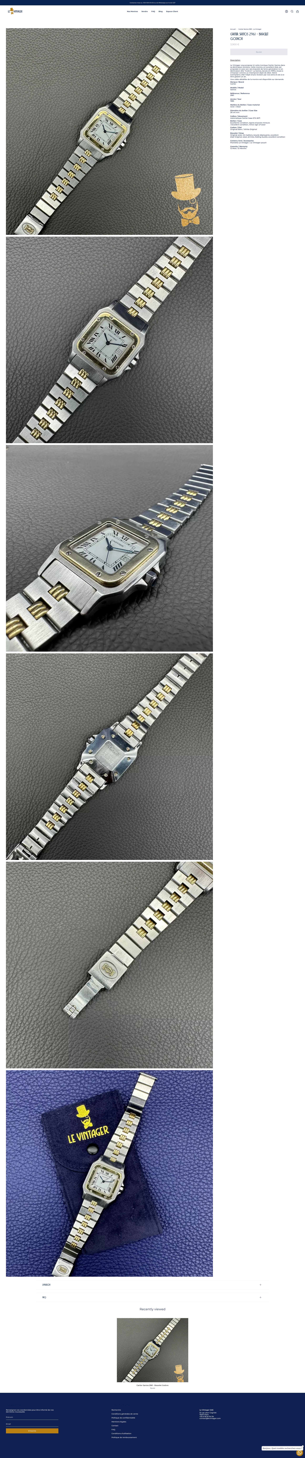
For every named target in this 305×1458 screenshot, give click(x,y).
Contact (115, 1426)
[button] (132, 11)
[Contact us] (299, 1452)
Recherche (116, 1410)
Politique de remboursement (124, 1437)
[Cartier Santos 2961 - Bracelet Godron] (152, 1350)
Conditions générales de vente (125, 1414)
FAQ (44, 1297)
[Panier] (297, 11)
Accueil (233, 29)
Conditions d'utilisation (121, 1433)
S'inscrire (32, 1431)
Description (235, 60)
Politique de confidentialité (123, 1418)
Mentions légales (119, 1422)
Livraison (46, 1284)
